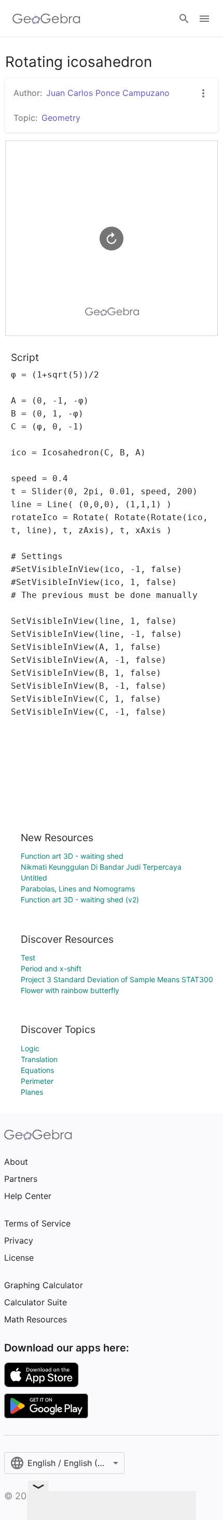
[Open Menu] (204, 18)
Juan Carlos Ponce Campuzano (108, 93)
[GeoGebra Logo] (46, 18)
